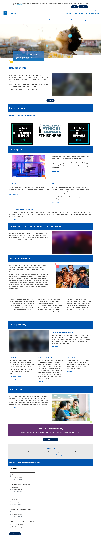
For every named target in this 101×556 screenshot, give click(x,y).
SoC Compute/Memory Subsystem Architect (20, 509)
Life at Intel (69, 13)
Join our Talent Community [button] (50, 439)
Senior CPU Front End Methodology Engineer (20, 484)
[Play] (54, 94)
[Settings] (86, 94)
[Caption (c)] (83, 94)
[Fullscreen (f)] (89, 94)
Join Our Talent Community (92, 13)
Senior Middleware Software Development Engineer (22, 472)
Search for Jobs (79, 13)
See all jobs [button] (50, 100)
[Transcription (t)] (80, 94)
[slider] (78, 94)
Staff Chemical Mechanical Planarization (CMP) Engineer (23, 521)
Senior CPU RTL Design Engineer (18, 496)
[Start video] (72, 84)
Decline (74, 6)
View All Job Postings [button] (15, 534)
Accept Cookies (83, 6)
